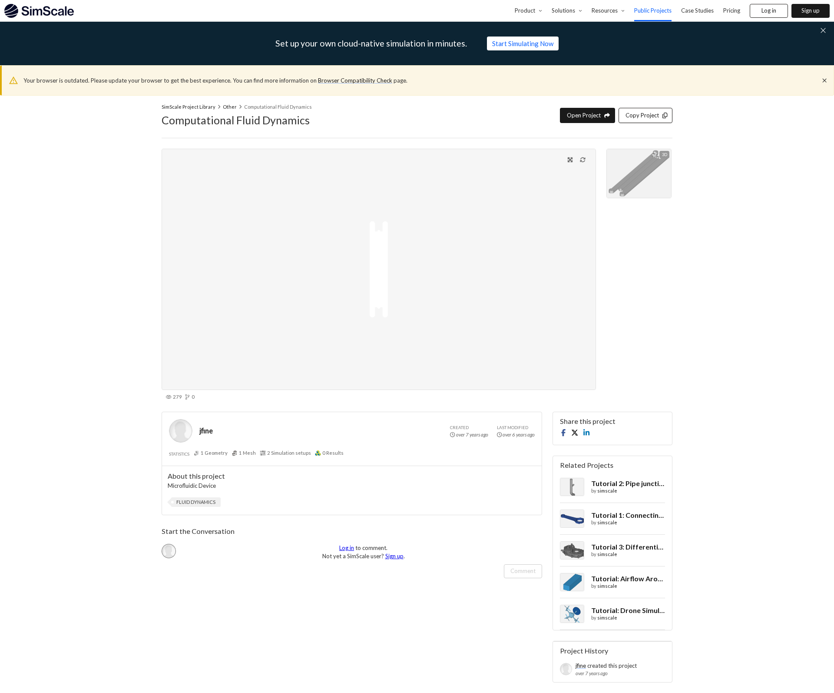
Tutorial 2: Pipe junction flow (628, 483)
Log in (768, 10)
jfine (206, 430)
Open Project (584, 115)
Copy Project (642, 115)
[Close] (824, 80)
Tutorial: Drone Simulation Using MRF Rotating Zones (628, 610)
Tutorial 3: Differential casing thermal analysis (628, 547)
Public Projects (653, 10)
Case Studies (697, 10)
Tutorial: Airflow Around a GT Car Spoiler (628, 578)
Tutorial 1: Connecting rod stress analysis (628, 515)
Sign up (810, 10)
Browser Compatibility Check (355, 80)
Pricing (731, 10)
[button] (196, 502)
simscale (607, 490)
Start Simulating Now (522, 43)
